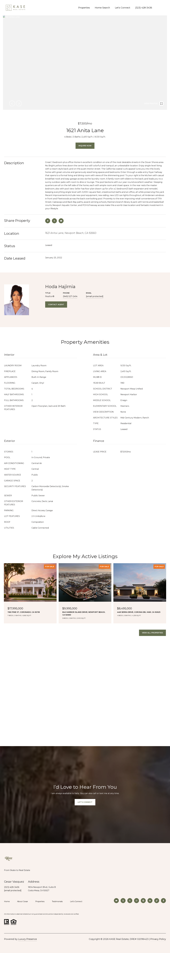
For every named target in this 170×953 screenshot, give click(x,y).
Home (7, 901)
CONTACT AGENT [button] (56, 304)
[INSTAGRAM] (136, 900)
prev (12, 103)
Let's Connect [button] (85, 802)
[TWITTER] (129, 900)
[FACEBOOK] (163, 900)
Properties (84, 7)
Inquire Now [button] (85, 146)
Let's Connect (76, 901)
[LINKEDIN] (149, 900)
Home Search (102, 7)
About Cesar (22, 901)
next (19, 103)
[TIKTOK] (156, 900)
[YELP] (123, 900)
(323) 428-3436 (143, 7)
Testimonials (57, 901)
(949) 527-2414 (70, 296)
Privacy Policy (158, 939)
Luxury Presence (27, 939)
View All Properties (152, 633)
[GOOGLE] (143, 900)
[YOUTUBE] (116, 900)
